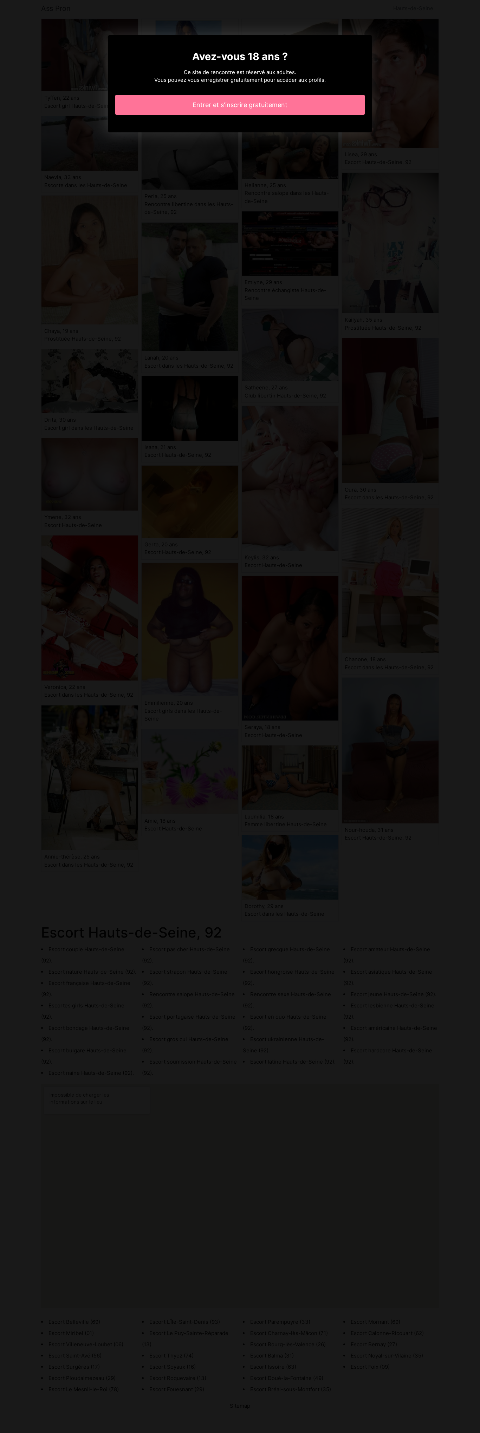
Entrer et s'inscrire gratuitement (240, 105)
